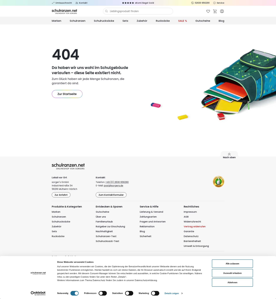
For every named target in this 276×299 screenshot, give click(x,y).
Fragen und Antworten (153, 221)
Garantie (189, 231)
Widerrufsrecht (192, 221)
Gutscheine (202, 21)
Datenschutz (191, 236)
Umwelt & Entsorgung (196, 246)
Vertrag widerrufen (195, 226)
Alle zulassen (232, 263)
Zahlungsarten (148, 216)
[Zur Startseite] (77, 11)
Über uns (101, 216)
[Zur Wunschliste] (208, 11)
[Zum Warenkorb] (215, 11)
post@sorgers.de (113, 185)
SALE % (182, 21)
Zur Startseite (67, 94)
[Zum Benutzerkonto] (222, 11)
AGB (186, 216)
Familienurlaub (104, 221)
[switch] (103, 293)
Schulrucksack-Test (107, 241)
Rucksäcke (163, 21)
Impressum (190, 212)
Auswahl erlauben (232, 273)
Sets (125, 21)
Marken (56, 21)
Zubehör (142, 21)
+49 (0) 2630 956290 (117, 182)
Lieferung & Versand (151, 212)
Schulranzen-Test (106, 236)
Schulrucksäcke (104, 21)
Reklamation (147, 226)
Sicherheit (145, 236)
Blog (221, 21)
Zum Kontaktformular (111, 195)
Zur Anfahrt (61, 195)
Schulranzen (77, 21)
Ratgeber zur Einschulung (110, 226)
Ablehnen (232, 282)
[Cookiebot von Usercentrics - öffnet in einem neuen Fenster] (38, 293)
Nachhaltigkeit (104, 231)
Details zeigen (172, 293)
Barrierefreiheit (192, 241)
